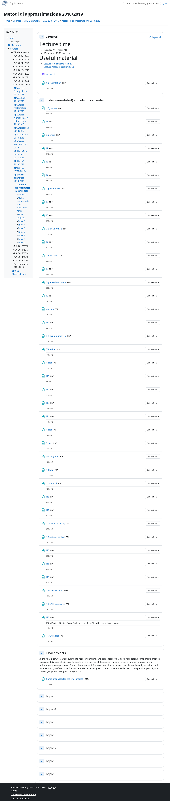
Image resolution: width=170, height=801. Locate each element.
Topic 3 (51, 696)
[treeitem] (18, 156)
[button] (41, 37)
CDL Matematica (32, 20)
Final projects (56, 653)
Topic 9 (51, 774)
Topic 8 (51, 761)
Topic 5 (51, 722)
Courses (17, 20)
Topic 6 (51, 735)
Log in (164, 3)
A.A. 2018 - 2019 (51, 20)
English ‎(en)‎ (15, 3)
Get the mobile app (20, 798)
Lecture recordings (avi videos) (59, 66)
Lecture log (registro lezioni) (58, 63)
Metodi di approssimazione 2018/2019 (81, 20)
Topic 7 (51, 748)
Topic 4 (51, 709)
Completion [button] (151, 83)
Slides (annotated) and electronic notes (75, 100)
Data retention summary (23, 794)
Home (7, 20)
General (52, 37)
